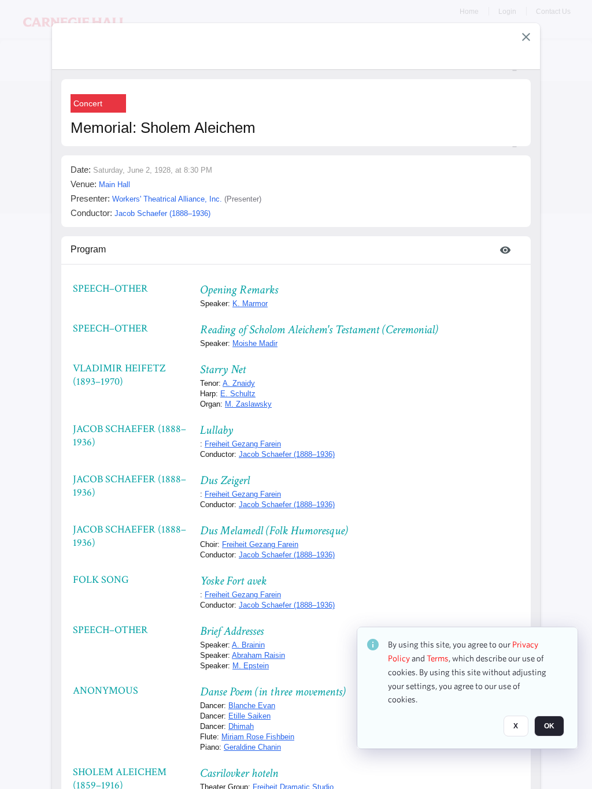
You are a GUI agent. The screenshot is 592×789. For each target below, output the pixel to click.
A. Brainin (248, 645)
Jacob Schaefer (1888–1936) (287, 454)
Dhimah (241, 726)
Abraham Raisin (258, 655)
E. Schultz (238, 393)
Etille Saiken (249, 716)
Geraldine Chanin (252, 747)
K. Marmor (250, 303)
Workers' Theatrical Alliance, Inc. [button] (167, 199)
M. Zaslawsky (248, 404)
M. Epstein (250, 665)
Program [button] (88, 249)
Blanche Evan (251, 705)
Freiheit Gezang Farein (243, 444)
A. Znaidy (239, 383)
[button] (526, 37)
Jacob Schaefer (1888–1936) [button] (162, 213)
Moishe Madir (255, 343)
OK (549, 726)
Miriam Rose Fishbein (257, 736)
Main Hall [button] (114, 184)
